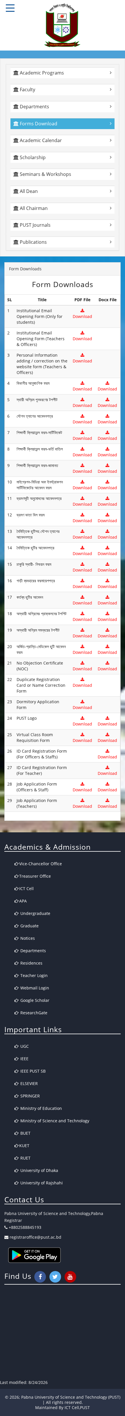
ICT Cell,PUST (77, 1407)
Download (82, 316)
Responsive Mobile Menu (10, 8)
